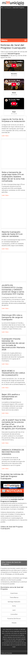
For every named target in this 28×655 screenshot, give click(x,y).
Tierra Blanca (14, 597)
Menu (4, 40)
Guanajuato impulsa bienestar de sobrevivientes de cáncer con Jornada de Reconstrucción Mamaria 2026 (13, 344)
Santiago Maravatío (14, 601)
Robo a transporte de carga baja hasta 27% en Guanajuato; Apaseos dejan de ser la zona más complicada (13, 176)
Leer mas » (5, 135)
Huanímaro (14, 593)
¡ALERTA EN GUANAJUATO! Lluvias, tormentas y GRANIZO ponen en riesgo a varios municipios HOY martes (13, 289)
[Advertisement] (14, 23)
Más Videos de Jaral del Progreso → (11, 563)
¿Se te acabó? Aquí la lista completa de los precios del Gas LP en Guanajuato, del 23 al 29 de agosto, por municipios (14, 424)
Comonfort (14, 614)
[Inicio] (1, 7)
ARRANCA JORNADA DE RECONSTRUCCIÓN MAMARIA (13, 452)
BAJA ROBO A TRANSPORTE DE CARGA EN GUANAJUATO (13, 373)
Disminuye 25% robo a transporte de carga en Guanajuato (12, 317)
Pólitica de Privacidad (6, 653)
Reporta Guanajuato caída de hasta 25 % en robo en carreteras (12, 234)
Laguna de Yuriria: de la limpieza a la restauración (13, 120)
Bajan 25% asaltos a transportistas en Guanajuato (11, 396)
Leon (14, 610)
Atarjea (14, 623)
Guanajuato (7, 7)
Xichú (14, 606)
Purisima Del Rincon (14, 618)
